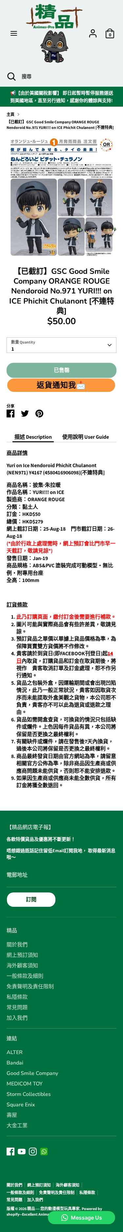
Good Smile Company (32, 1073)
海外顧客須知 (22, 965)
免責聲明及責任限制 (30, 986)
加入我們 (17, 1018)
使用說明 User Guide (85, 436)
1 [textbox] (12, 348)
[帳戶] (92, 30)
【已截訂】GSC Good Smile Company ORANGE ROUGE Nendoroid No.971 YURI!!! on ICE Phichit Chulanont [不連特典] (60, 124)
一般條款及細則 (25, 976)
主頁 (10, 114)
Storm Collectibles (29, 1094)
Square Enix (21, 1104)
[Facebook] (10, 1151)
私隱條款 (17, 997)
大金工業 (17, 1125)
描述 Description (33, 436)
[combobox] (61, 345)
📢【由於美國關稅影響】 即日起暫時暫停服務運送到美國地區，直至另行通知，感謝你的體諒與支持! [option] (61, 96)
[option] (61, 195)
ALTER (15, 1052)
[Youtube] (22, 1151)
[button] (61, 385)
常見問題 (17, 1007)
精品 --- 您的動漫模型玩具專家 (53, 1208)
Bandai (15, 1062)
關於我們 (17, 944)
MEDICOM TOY (25, 1083)
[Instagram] (33, 1151)
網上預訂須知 (22, 955)
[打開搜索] (11, 76)
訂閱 (31, 899)
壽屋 (12, 1115)
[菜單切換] (14, 33)
